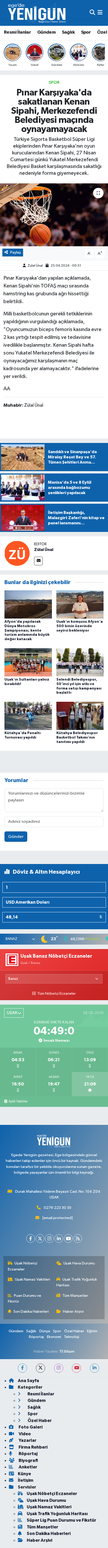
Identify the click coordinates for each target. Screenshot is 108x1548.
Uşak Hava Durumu (79, 1263)
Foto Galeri (30, 1427)
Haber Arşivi (73, 1311)
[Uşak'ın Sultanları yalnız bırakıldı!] (28, 662)
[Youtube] (68, 1238)
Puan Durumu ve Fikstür (24, 1298)
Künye (24, 1474)
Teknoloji (71, 1337)
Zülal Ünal (35, 265)
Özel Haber (74, 1331)
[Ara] (92, 13)
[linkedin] (94, 1368)
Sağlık (68, 32)
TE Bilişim (66, 1351)
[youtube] (76, 1368)
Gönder (16, 837)
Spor (86, 32)
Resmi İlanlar (17, 32)
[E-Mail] (38, 561)
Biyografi (28, 1460)
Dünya (44, 1331)
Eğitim (92, 1331)
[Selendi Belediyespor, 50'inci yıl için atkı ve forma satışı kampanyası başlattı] (80, 662)
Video (24, 1434)
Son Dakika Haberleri (31, 1311)
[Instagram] (49, 1238)
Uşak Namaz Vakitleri (32, 1279)
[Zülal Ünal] (17, 553)
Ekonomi (54, 1337)
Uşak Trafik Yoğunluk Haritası (76, 1282)
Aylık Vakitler (18, 1101)
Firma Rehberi (32, 1447)
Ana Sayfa (28, 1380)
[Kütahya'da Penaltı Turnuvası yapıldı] (28, 715)
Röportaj (36, 1337)
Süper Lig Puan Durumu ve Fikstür (61, 1520)
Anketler (27, 1467)
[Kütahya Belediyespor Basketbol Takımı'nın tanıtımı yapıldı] (80, 715)
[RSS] (77, 1238)
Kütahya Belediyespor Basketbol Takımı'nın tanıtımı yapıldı (77, 737)
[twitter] (40, 1368)
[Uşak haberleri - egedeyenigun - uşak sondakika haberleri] (37, 13)
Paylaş (15, 252)
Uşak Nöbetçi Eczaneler (22, 1266)
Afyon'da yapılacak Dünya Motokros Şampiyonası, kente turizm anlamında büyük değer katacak (27, 630)
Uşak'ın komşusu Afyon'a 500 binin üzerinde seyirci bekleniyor (79, 626)
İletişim (25, 1480)
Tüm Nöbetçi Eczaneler (56, 993)
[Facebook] (30, 1238)
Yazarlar (27, 1440)
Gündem (46, 32)
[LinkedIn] (59, 1238)
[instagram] (58, 1368)
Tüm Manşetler (75, 1296)
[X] (40, 1238)
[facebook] (22, 1368)
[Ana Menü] (100, 13)
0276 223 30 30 (57, 1208)
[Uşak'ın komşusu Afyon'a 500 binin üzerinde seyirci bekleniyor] (80, 604)
